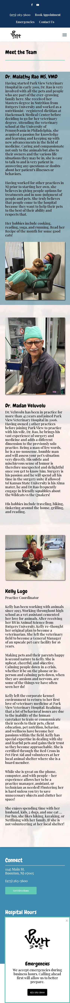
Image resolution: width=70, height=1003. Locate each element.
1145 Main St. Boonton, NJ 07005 (19, 871)
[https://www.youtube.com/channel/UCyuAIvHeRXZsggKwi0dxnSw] (38, 5)
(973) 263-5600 (20, 15)
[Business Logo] (15, 34)
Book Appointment (47, 15)
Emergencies (25, 22)
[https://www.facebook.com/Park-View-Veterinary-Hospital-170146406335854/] (32, 5)
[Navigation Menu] (65, 35)
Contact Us (46, 22)
